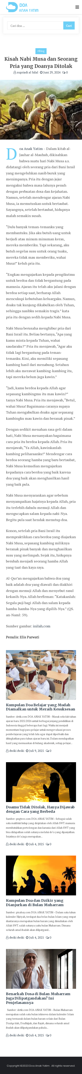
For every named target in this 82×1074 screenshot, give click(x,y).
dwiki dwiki (16, 751)
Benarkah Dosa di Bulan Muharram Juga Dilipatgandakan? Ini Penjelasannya (38, 998)
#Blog (41, 51)
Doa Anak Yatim (31, 148)
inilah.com (41, 626)
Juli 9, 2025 (36, 751)
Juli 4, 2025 (36, 844)
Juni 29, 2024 (52, 72)
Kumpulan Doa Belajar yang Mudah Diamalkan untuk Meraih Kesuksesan (40, 707)
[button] (77, 7)
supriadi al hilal (27, 72)
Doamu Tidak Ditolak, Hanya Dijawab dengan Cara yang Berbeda (40, 809)
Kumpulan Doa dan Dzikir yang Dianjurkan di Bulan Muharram (35, 902)
